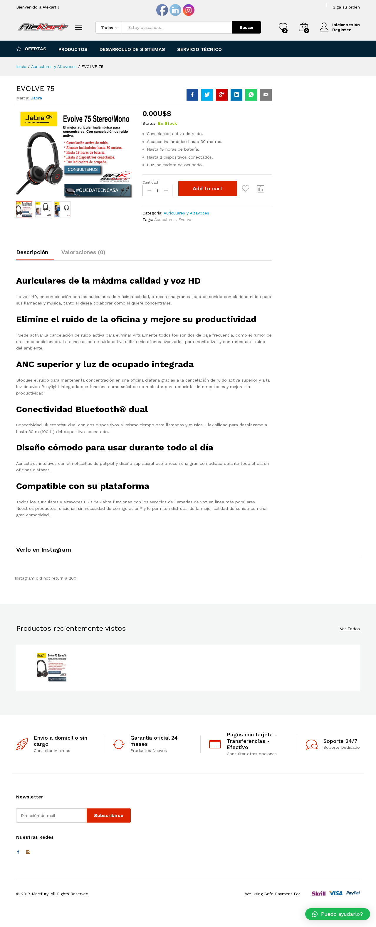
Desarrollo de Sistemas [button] (132, 49)
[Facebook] (18, 852)
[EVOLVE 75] (192, 95)
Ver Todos (350, 629)
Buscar (246, 27)
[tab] (35, 254)
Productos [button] (73, 49)
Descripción (32, 252)
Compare (261, 189)
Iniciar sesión (346, 24)
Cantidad (150, 182)
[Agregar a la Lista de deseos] (246, 189)
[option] (51, 668)
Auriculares (165, 219)
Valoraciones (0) (83, 252)
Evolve (184, 219)
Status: (149, 123)
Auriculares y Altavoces (186, 213)
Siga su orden (346, 7)
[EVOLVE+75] (207, 95)
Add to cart (208, 188)
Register (341, 29)
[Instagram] (28, 852)
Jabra (36, 98)
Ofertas (35, 48)
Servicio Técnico (199, 49)
